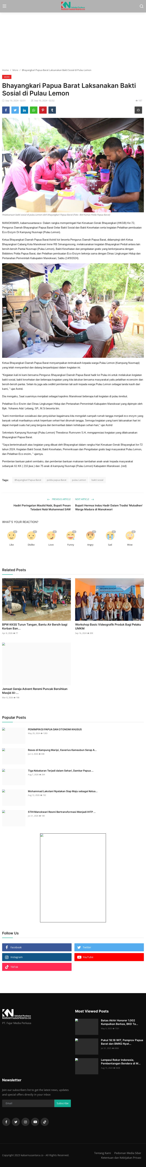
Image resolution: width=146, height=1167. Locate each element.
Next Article (82, 499)
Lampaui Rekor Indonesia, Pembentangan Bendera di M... (120, 1061)
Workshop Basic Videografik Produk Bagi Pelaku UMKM (108, 626)
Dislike (31, 544)
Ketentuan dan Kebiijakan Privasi (121, 1157)
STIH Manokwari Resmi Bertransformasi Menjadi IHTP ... (62, 811)
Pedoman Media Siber (127, 1153)
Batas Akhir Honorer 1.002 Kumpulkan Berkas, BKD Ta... (119, 1022)
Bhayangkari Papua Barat (28, 480)
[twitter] (16, 1122)
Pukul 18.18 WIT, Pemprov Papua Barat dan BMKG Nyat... (122, 1041)
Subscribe (63, 1103)
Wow (129, 544)
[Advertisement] (73, 40)
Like (11, 544)
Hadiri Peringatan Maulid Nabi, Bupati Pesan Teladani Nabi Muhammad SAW (42, 507)
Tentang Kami (102, 1153)
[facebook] (6, 1122)
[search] (141, 6)
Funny (70, 544)
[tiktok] (45, 1122)
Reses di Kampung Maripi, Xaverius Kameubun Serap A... (62, 749)
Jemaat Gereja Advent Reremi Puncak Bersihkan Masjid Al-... (34, 691)
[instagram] (25, 1122)
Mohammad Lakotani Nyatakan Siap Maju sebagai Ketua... (63, 791)
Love (51, 544)
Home (5, 70)
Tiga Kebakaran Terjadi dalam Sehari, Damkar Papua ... (60, 770)
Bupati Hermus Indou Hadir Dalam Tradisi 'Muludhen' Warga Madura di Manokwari (109, 507)
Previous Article (61, 499)
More (15, 70)
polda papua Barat (56, 480)
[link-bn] (73, 877)
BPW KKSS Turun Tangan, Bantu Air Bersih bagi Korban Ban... (34, 626)
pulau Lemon (79, 480)
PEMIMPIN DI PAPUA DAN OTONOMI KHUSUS (55, 729)
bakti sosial (97, 480)
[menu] (4, 6)
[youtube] (35, 1122)
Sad (110, 544)
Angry (90, 544)
